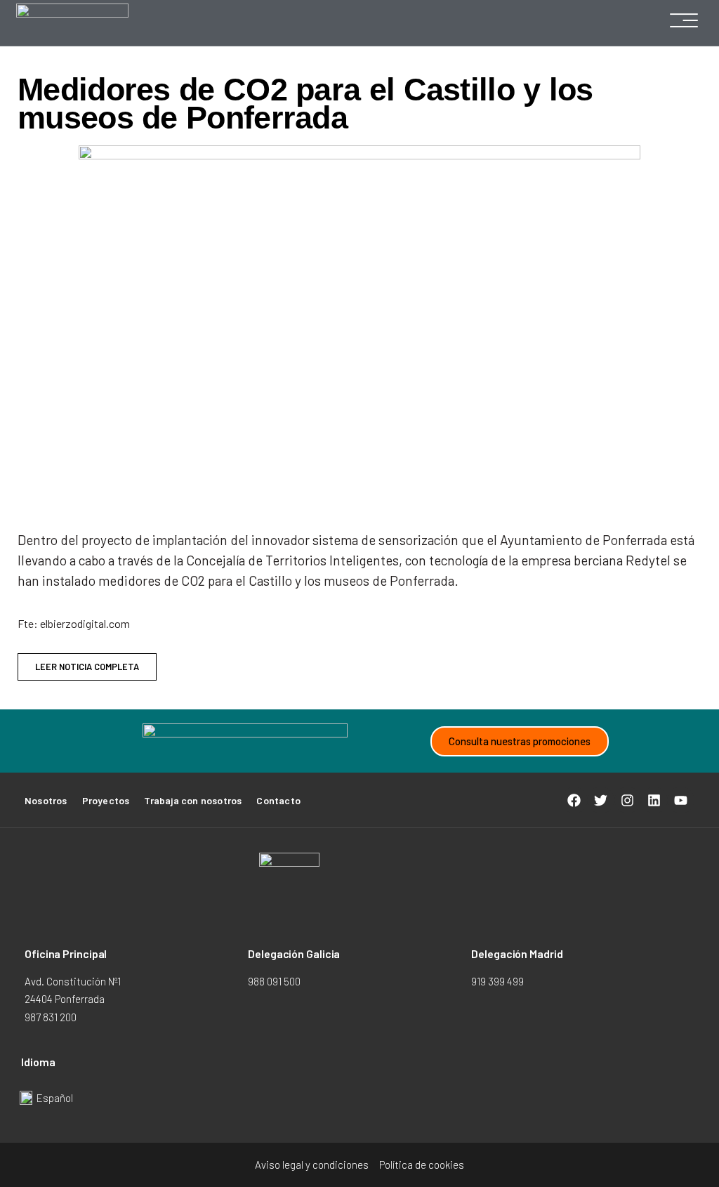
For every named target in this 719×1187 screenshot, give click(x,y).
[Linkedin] (654, 800)
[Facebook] (574, 800)
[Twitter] (601, 800)
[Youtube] (681, 800)
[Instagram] (627, 800)
